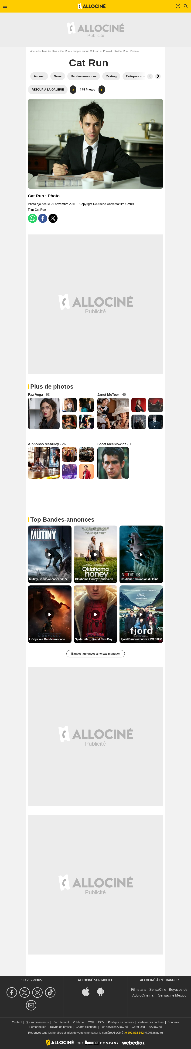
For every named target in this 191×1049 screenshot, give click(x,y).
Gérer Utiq (138, 1027)
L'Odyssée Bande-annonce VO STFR (50, 639)
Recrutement (61, 1022)
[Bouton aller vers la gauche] (150, 76)
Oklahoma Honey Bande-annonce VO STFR (96, 579)
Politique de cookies (121, 1022)
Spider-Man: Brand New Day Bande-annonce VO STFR (96, 639)
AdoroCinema (142, 995)
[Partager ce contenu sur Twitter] (53, 218)
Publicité (78, 1022)
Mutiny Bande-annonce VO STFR (50, 579)
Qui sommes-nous (37, 1022)
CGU (91, 1022)
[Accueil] (92, 6)
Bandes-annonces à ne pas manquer (95, 653)
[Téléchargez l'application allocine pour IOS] (88, 991)
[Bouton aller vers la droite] (158, 76)
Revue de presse (61, 1027)
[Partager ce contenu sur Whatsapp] (32, 218)
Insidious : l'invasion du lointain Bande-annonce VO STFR (142, 579)
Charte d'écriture (86, 1027)
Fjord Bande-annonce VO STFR (141, 639)
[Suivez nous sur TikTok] (51, 992)
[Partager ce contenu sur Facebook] (42, 218)
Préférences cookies (151, 1022)
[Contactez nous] (32, 1005)
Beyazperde (178, 989)
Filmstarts (138, 989)
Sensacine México (172, 995)
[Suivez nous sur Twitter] (25, 992)
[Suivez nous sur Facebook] (12, 992)
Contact (17, 1022)
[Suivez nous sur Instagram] (38, 992)
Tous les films (49, 51)
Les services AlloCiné (114, 1027)
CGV (101, 1022)
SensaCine (157, 989)
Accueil (34, 51)
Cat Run (65, 51)
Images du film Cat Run (86, 51)
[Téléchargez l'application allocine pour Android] (102, 991)
